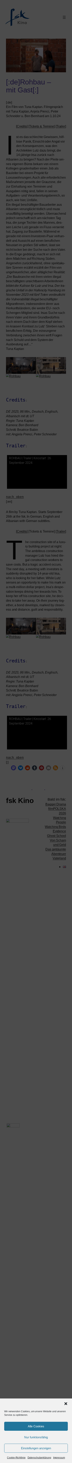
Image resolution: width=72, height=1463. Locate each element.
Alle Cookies (36, 1426)
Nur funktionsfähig (36, 1437)
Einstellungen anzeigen (36, 1448)
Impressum (59, 1457)
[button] (66, 1404)
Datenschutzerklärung (39, 1457)
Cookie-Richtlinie (16, 1457)
